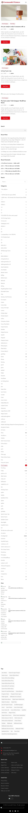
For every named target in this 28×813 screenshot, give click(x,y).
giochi (2, 365)
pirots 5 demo (18, 720)
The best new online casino (7, 530)
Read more (5, 42)
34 (1, 240)
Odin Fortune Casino (5, 441)
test (1, 527)
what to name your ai (5, 546)
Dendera (3, 329)
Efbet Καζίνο (4, 348)
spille (2, 508)
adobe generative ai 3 (6, 261)
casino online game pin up (8, 683)
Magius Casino (4, 413)
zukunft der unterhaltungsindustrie (9, 734)
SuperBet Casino (4, 525)
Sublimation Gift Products (16, 767)
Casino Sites (3, 305)
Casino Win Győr (5, 307)
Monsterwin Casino (5, 427)
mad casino (4, 712)
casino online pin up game (8, 686)
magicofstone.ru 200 (5, 411)
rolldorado (9, 723)
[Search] (25, 181)
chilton (2, 318)
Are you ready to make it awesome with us (13, 27)
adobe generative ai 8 (6, 264)
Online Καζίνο (4, 443)
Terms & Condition (5, 783)
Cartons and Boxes (5, 772)
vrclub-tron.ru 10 (4, 544)
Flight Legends (5, 696)
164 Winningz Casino (5, 218)
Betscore (3, 283)
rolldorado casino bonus (7, 726)
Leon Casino (3, 392)
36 (1, 242)
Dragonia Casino (4, 340)
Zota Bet (3, 560)
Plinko (2, 451)
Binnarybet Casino (5, 291)
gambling (3, 354)
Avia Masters (3, 269)
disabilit (2, 335)
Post (2, 460)
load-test (24, 710)
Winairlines (3, 552)
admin (12, 29)
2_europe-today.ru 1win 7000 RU (8, 234)
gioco (2, 367)
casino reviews (19, 691)
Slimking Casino (4, 489)
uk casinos (3, 533)
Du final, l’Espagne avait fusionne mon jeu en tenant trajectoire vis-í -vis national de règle (12, 148)
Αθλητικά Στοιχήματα (5, 565)
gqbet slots (13, 702)
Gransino (3, 375)
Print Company (5, 23)
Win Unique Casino (5, 549)
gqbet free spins (5, 702)
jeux (2, 386)
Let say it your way (6, 71)
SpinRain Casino (4, 519)
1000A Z (3, 202)
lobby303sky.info (5, 403)
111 (1, 207)
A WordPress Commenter (6, 163)
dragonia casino (5, 694)
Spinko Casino (4, 517)
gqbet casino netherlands (18, 699)
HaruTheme (3, 378)
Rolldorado (3, 481)
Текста (2, 579)
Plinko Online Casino (5, 457)
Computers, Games (5, 321)
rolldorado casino (18, 723)
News (2, 432)
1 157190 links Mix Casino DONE (8, 195)
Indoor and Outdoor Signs (17, 765)
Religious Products (15, 770)
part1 (2, 449)
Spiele (2, 500)
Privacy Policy (4, 780)
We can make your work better (12, 166)
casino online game (14, 675)
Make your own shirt (5, 790)
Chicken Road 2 (4, 316)
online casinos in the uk (7, 718)
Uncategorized (4, 536)
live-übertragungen (18, 704)
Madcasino (3, 408)
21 (1, 229)
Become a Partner (5, 785)
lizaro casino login (18, 707)
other (2, 446)
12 (1, 210)
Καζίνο (2, 571)
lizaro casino (9, 707)
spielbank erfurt (5, 731)
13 (1, 212)
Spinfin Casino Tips (5, 514)
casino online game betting (8, 678)
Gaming (2, 362)
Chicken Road (4, 313)
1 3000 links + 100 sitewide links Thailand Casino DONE (13, 197)
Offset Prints (3, 762)
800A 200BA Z (4, 256)
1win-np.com (3, 221)
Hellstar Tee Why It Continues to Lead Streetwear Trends (17, 598)
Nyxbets (2, 438)
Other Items (13, 772)
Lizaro (2, 397)
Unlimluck (3, 538)
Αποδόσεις (3, 568)
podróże (3, 723)
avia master (4, 672)
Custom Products (4, 788)
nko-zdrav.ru (3, 435)
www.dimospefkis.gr (5, 557)
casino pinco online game (7, 688)
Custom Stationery (5, 767)
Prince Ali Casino (5, 462)
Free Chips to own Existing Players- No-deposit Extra (12, 144)
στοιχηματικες (4, 574)
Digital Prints (4, 765)
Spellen (2, 495)
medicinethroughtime (5, 416)
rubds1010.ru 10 (4, 484)
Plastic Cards (14, 762)
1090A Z (3, 204)
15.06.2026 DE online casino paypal (9, 215)
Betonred (3, 280)
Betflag (2, 275)
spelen (2, 492)
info (2, 384)
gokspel (2, 370)
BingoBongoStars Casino (6, 288)
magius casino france (6, 715)
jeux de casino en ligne (7, 704)
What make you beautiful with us (12, 171)
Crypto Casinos (4, 327)
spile (2, 506)
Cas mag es (3, 299)
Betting (2, 286)
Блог (2, 576)
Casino (2, 302)
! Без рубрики (4, 189)
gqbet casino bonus (6, 699)
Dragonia (3, 337)
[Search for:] (14, 181)
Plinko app (3, 454)
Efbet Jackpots (4, 345)
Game (2, 356)
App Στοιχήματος (4, 267)
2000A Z (3, 226)
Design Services (4, 332)
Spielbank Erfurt (4, 498)
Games (2, 359)
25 (1, 231)
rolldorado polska (20, 728)
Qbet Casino (4, 476)
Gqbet (2, 373)
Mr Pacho (3, 430)
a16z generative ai (5, 259)
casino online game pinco (7, 680)
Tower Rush (16, 731)
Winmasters (3, 555)
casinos (2, 310)
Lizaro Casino (4, 400)
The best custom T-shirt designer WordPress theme (13, 102)
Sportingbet (3, 522)
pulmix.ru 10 (3, 473)
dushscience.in (4, 343)
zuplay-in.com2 (4, 563)
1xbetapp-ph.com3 (5, 223)
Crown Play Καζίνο (5, 324)
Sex (2, 487)
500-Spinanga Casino (5, 250)
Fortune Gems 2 (4, 351)
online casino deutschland (19, 715)
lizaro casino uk (5, 710)
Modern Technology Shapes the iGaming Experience (12, 424)
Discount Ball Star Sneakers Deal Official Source (15, 588)
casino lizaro (5, 675)
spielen (2, 503)
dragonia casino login (16, 694)
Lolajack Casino (4, 405)
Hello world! (16, 163)
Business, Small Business (6, 297)
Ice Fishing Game (5, 381)
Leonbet (2, 394)
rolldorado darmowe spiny (8, 728)
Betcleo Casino (4, 272)
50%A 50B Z (4, 248)
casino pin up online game (8, 691)
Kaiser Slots (3, 389)
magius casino (12, 712)
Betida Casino (4, 278)
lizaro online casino (15, 710)
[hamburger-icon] (25, 2)
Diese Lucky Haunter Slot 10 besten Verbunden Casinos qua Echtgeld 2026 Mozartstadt (13, 155)
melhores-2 (3, 422)
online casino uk (18, 718)
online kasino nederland (7, 720)
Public (2, 470)
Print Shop (12, 23)
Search (3, 126)
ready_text (3, 479)
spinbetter (3, 511)
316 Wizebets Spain (5, 237)
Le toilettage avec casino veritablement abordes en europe (14, 151)
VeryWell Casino (4, 541)
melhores (3, 419)
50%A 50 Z (3, 245)
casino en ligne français (14, 672)
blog (2, 294)
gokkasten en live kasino (15, 696)
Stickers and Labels (5, 770)
